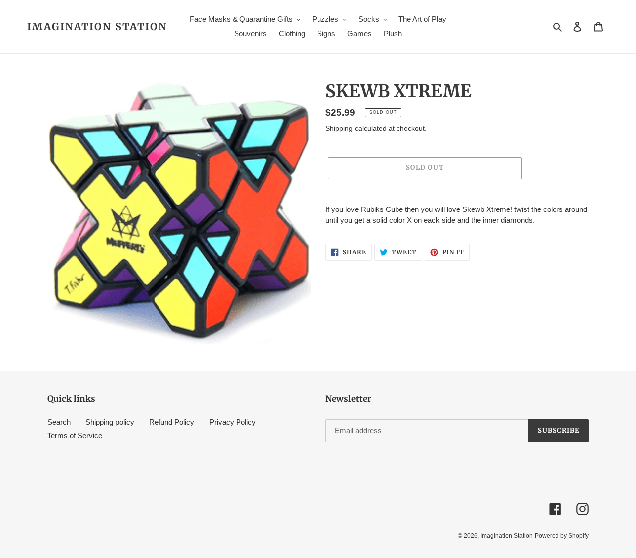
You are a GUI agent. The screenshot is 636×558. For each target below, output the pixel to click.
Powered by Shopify (562, 535)
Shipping (339, 128)
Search (59, 422)
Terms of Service (74, 435)
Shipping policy (109, 422)
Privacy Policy (232, 422)
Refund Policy (171, 422)
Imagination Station (97, 27)
